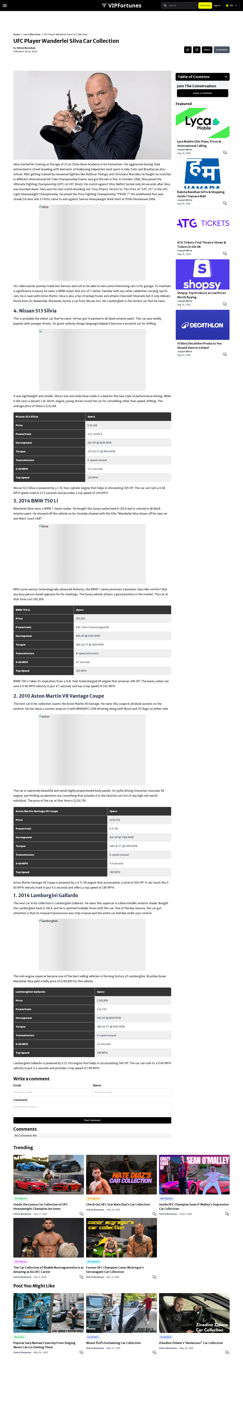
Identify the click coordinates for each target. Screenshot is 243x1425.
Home (16, 34)
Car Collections (31, 34)
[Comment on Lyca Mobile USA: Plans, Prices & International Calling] (225, 152)
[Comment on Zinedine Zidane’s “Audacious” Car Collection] (227, 1352)
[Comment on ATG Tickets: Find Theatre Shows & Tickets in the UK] (225, 253)
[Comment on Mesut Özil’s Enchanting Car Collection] (155, 1352)
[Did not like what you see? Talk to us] (196, 49)
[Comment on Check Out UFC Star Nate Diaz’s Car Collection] (155, 1214)
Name (97, 1085)
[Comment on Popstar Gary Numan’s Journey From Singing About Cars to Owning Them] (82, 1352)
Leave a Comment (202, 93)
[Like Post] (188, 49)
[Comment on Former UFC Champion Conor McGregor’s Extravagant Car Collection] (155, 1277)
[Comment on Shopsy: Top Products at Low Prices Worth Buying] (225, 304)
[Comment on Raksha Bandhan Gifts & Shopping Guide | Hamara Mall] (225, 203)
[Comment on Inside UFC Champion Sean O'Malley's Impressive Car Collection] (227, 1214)
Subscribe (205, 5)
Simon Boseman (26, 48)
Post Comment (92, 1120)
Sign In (216, 5)
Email (17, 1085)
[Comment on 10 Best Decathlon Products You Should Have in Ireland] (225, 354)
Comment (20, 1100)
